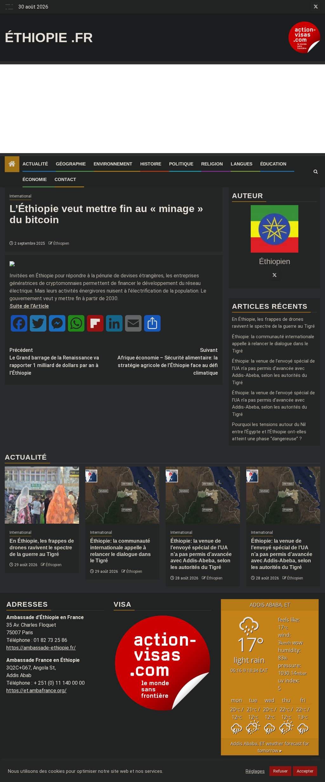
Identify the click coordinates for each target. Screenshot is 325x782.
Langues (241, 163)
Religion (212, 163)
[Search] (316, 172)
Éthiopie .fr (49, 37)
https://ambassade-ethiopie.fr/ (41, 648)
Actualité (35, 163)
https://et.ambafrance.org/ (36, 691)
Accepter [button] (305, 771)
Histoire (150, 163)
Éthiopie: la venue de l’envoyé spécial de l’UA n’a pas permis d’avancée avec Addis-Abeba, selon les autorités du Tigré (201, 554)
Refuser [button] (280, 771)
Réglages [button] (255, 771)
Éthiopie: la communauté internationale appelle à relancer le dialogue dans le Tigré (273, 344)
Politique (181, 163)
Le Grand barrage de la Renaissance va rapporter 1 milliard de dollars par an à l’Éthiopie (54, 361)
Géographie (71, 163)
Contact (65, 179)
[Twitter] (274, 275)
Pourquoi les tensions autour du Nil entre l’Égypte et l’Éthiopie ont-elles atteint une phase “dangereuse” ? (269, 432)
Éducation (273, 163)
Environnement (113, 163)
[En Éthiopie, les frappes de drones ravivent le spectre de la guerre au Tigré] (42, 495)
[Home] (12, 164)
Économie (35, 179)
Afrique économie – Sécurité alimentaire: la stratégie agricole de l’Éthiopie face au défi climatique (167, 361)
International (20, 196)
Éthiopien (61, 243)
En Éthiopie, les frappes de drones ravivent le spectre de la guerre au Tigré (42, 547)
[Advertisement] (162, 108)
